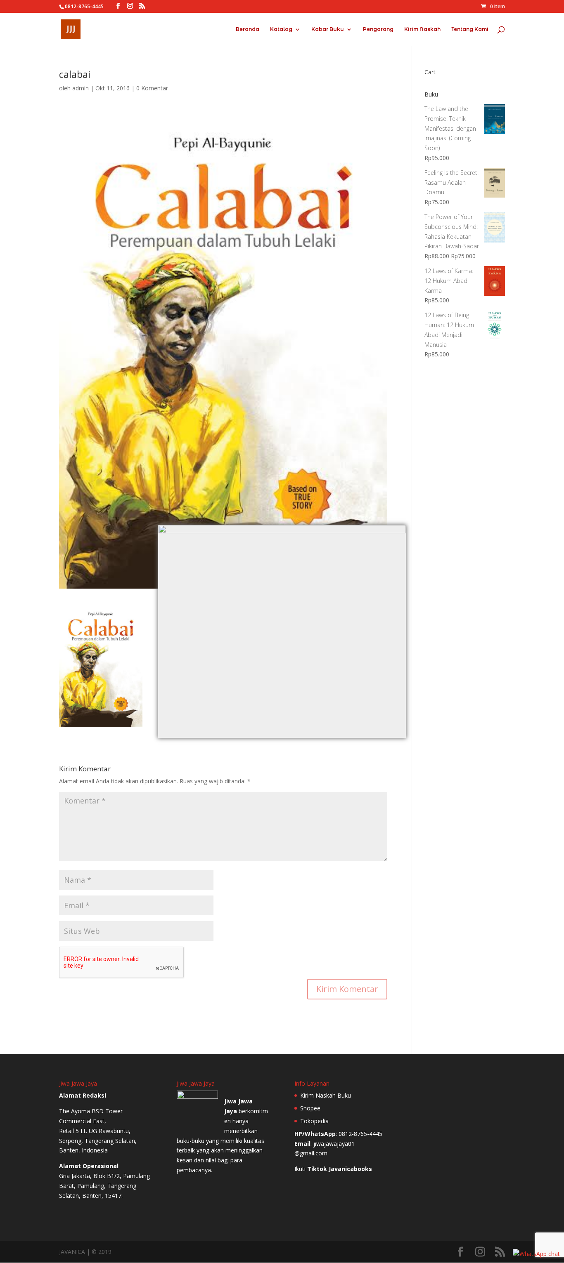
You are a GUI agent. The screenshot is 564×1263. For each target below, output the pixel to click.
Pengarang (378, 29)
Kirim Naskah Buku (325, 1095)
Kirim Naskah (422, 29)
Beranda (247, 29)
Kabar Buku (327, 29)
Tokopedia (314, 1121)
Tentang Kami (469, 29)
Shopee (310, 1108)
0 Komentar (152, 88)
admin (80, 88)
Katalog (281, 29)
